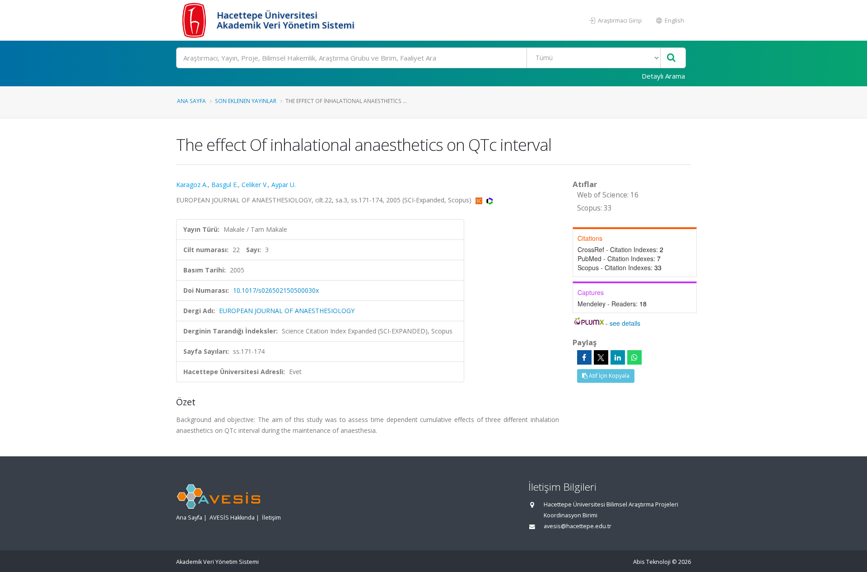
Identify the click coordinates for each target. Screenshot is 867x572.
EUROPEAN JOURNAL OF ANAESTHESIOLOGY (286, 310)
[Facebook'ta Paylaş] (584, 357)
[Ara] (671, 58)
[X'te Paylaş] (601, 357)
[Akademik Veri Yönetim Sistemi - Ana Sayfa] (195, 20)
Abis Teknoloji (652, 562)
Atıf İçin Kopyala (608, 376)
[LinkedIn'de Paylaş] (618, 357)
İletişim (271, 517)
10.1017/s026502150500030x (276, 290)
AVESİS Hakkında (232, 517)
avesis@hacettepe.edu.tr (577, 526)
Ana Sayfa (191, 100)
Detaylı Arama (663, 75)
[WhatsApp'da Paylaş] (634, 357)
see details (625, 323)
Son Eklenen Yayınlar (245, 100)
